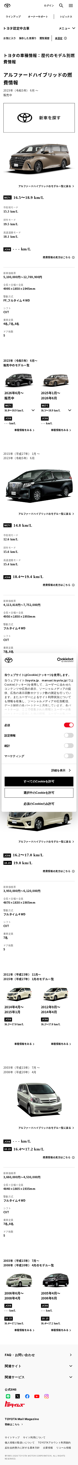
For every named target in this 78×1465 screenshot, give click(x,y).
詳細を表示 (58, 770)
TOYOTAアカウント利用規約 (54, 1442)
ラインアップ (13, 16)
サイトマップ (12, 1437)
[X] (17, 1396)
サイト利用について (34, 1437)
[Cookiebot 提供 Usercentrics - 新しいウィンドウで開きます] (55, 660)
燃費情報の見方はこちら (56, 257)
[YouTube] (37, 1396)
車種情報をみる (60, 430)
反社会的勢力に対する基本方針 (22, 1447)
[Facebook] (27, 1396)
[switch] (69, 735)
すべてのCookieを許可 (39, 781)
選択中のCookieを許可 (39, 792)
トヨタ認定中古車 (16, 28)
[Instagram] (46, 1396)
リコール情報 (63, 1447)
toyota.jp (32, 680)
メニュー (64, 28)
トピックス (66, 16)
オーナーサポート (38, 16)
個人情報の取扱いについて (20, 1442)
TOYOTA (7, 6)
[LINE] (8, 1396)
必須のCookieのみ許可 (39, 803)
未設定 (59, 38)
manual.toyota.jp (54, 680)
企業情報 (48, 1447)
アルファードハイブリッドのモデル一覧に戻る (44, 186)
